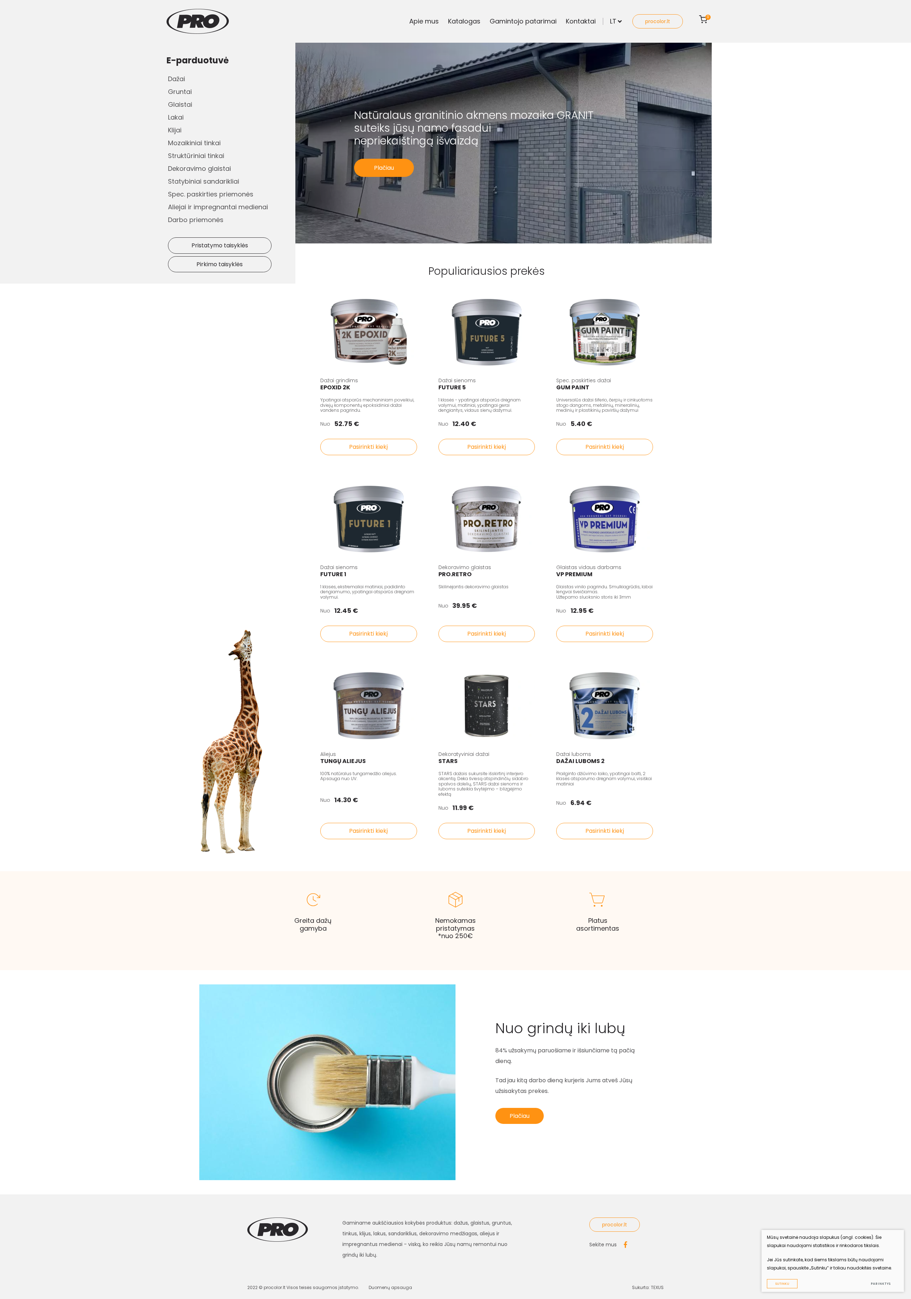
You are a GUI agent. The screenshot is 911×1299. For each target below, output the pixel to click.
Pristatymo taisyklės (219, 245)
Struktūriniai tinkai (196, 155)
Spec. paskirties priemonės (210, 194)
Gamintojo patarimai (523, 21)
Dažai (176, 78)
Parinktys (880, 1284)
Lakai (176, 117)
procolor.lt (657, 21)
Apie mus (424, 21)
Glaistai (180, 104)
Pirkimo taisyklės (219, 264)
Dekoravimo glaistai (199, 168)
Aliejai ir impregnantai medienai (218, 207)
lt (613, 21)
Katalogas (464, 21)
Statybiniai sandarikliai (203, 181)
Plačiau (384, 168)
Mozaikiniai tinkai (194, 142)
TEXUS (657, 1287)
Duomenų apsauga (390, 1287)
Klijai (174, 130)
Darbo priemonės (195, 219)
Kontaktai (581, 21)
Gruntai (180, 91)
